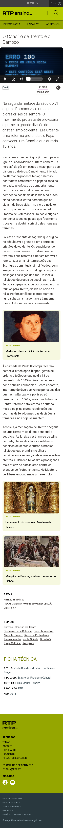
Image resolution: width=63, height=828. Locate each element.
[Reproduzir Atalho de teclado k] (5, 824)
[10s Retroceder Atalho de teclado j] (13, 824)
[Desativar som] (21, 824)
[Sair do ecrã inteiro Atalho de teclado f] (58, 824)
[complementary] (31, 414)
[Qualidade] (50, 824)
